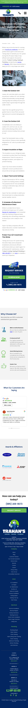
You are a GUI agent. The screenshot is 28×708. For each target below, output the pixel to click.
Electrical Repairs (14, 610)
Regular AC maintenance (9, 212)
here (16, 253)
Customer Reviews (14, 556)
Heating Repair (14, 595)
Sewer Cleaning (14, 638)
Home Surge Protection (14, 619)
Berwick (7, 64)
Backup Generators (14, 612)
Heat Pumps (14, 600)
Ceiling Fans (14, 621)
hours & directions (13, 663)
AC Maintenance (14, 587)
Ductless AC (14, 589)
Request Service (14, 510)
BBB (11, 332)
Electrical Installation (14, 608)
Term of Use (14, 572)
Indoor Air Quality (14, 591)
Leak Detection (14, 645)
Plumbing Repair (14, 630)
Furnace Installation (14, 593)
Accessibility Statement (14, 574)
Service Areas (14, 561)
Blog (13, 43)
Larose (19, 62)
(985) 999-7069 (14, 672)
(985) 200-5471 (14, 683)
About (14, 552)
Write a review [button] (7, 405)
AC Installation (14, 582)
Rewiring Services (14, 615)
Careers (14, 567)
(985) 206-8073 (6, 253)
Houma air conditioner (11, 49)
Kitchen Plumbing (14, 643)
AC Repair (14, 584)
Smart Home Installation (14, 617)
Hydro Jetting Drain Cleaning (14, 636)
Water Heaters (14, 632)
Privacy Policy (14, 569)
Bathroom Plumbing (14, 641)
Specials (14, 563)
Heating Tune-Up (14, 597)
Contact (14, 565)
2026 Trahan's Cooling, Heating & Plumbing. (12, 700)
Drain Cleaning (14, 634)
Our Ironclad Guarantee (14, 559)
